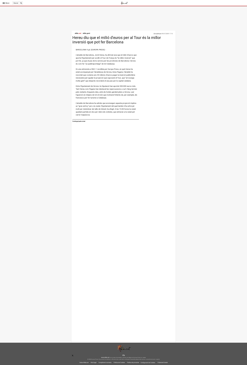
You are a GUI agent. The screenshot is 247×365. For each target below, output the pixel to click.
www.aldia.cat (105, 357)
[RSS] (124, 355)
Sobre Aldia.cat (84, 363)
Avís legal (93, 363)
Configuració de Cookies (148, 363)
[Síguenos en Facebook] (122, 355)
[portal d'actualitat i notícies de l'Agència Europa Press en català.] (124, 4)
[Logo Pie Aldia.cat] (123, 351)
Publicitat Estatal (163, 363)
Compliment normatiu (105, 363)
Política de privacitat (133, 363)
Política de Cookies (119, 363)
